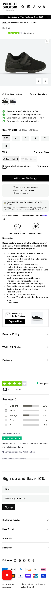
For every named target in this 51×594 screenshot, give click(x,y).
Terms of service (29, 584)
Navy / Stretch (13, 101)
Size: (20, 130)
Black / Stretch (5, 101)
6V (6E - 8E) (27, 159)
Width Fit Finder (11, 347)
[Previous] (38, 81)
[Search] (22, 6)
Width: (5, 152)
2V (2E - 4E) (9, 159)
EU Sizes (33, 130)
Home (5, 23)
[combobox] (22, 6)
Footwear (7, 547)
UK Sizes (12, 130)
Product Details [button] (37, 94)
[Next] (45, 81)
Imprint (30, 587)
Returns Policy (10, 334)
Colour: (13, 94)
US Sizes (23, 130)
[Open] (7, 575)
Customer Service (11, 520)
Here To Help (8, 529)
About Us (7, 538)
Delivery (7, 360)
